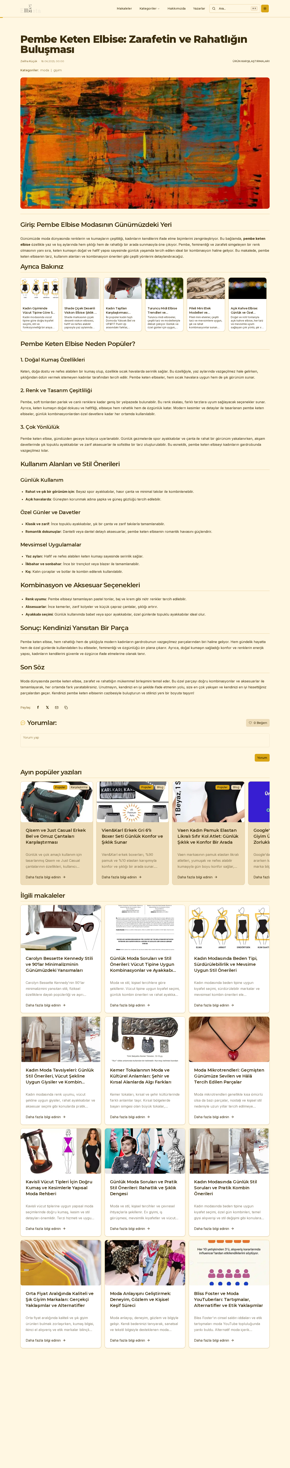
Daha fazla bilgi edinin (43, 877)
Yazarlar (199, 8)
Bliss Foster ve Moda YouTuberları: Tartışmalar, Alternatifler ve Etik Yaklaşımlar (228, 1299)
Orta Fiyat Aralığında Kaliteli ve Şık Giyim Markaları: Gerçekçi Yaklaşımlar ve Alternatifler (60, 1299)
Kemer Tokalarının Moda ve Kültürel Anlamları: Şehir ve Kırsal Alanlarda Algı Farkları (140, 1076)
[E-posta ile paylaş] (57, 707)
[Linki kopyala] (66, 707)
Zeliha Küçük (28, 61)
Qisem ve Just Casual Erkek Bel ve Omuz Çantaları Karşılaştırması (56, 836)
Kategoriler (147, 8)
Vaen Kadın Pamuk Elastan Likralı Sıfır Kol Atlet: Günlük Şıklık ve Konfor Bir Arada (207, 836)
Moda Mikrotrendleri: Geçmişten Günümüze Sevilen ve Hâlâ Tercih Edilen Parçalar (229, 1076)
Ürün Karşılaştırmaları (251, 61)
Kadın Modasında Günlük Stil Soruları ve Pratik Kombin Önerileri (225, 1187)
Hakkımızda (177, 8)
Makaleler (124, 8)
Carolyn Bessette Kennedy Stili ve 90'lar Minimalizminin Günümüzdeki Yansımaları (59, 964)
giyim (57, 70)
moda (44, 70)
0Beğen (260, 723)
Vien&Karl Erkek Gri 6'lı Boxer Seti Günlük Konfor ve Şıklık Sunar (132, 836)
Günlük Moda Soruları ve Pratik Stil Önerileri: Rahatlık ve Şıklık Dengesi (143, 1187)
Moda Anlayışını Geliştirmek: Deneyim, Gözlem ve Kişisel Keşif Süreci (140, 1299)
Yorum (262, 758)
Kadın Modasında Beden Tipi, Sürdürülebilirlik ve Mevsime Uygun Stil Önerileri (225, 964)
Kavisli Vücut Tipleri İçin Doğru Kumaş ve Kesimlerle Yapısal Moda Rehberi (59, 1187)
